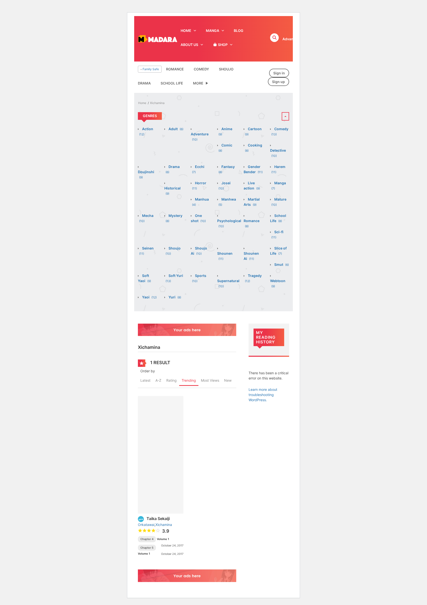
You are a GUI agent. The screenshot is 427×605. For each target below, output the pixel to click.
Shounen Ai (251, 256)
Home (142, 103)
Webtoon (277, 283)
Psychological (229, 223)
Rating (171, 380)
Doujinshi (146, 174)
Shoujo (226, 69)
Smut (281, 264)
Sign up (278, 82)
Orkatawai (146, 524)
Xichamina (157, 103)
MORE (198, 83)
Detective (278, 153)
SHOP (222, 44)
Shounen (225, 256)
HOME (186, 30)
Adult (175, 129)
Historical (172, 190)
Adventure (200, 136)
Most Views (210, 380)
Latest (145, 380)
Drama (144, 83)
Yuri (174, 297)
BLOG (238, 30)
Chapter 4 (146, 539)
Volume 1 (163, 539)
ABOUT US (189, 44)
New (228, 380)
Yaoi (149, 297)
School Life (172, 83)
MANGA (212, 30)
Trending (189, 380)
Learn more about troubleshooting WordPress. (263, 394)
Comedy (201, 69)
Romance (175, 69)
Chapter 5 (146, 547)
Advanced (290, 39)
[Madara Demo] (157, 38)
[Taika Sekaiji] (160, 454)
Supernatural (228, 283)
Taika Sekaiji (158, 518)
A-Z (158, 380)
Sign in (279, 73)
